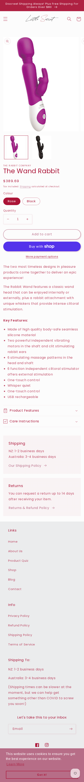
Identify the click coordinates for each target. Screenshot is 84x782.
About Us (15, 551)
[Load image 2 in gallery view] (42, 147)
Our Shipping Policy (25, 465)
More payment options (42, 256)
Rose (12, 201)
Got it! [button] (42, 774)
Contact (14, 589)
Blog (11, 580)
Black (31, 201)
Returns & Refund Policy (29, 508)
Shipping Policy (20, 635)
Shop (12, 570)
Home (13, 542)
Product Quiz (18, 561)
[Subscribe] (71, 729)
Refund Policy (19, 625)
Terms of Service (21, 644)
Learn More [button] (15, 764)
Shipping (25, 186)
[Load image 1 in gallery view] (16, 147)
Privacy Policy (19, 616)
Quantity (9, 211)
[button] (5, 19)
